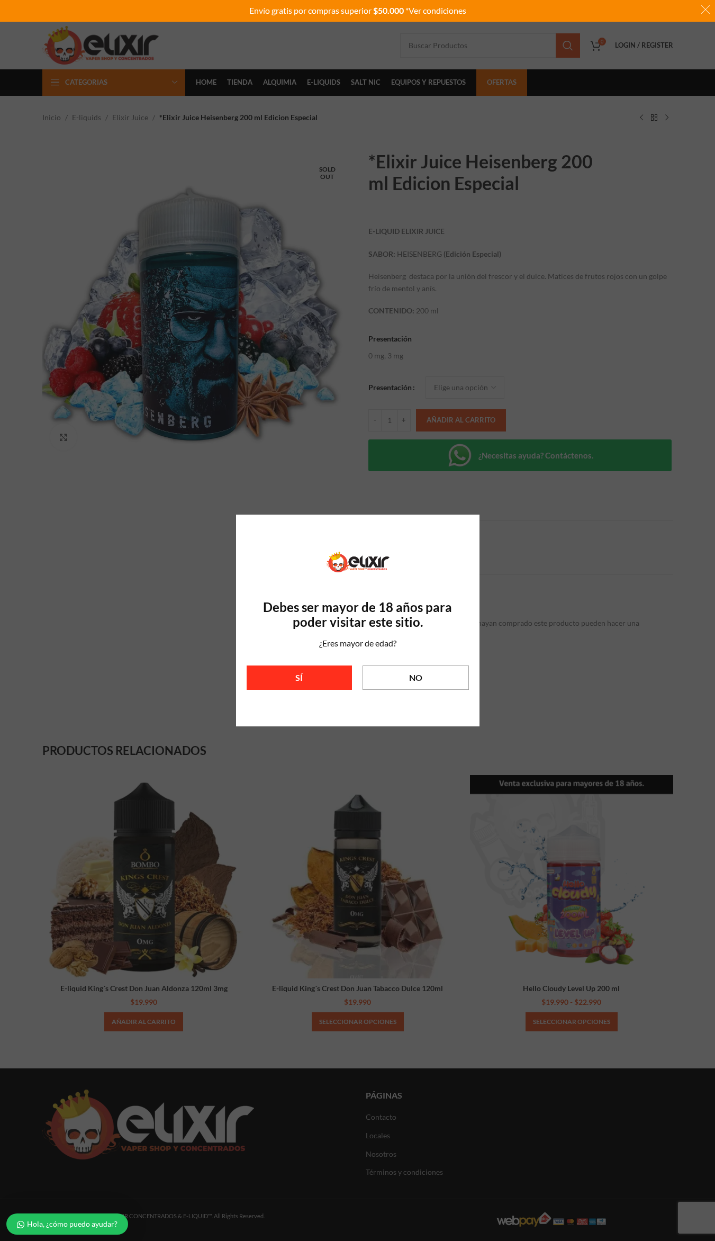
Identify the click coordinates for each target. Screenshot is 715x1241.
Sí (299, 677)
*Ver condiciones (435, 10)
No (415, 677)
